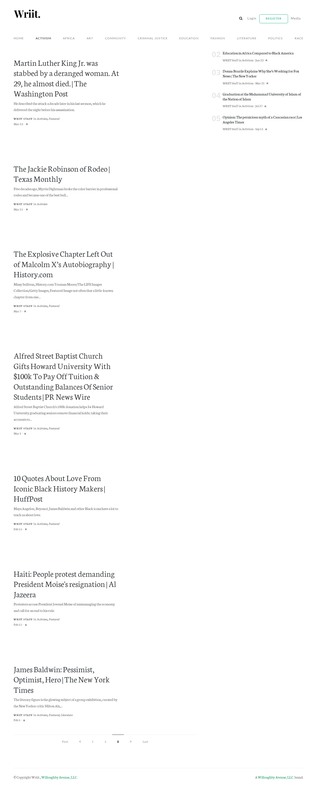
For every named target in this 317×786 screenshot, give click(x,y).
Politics (275, 38)
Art (90, 38)
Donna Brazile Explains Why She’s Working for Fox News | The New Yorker (261, 73)
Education (189, 38)
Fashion (218, 38)
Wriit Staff (23, 204)
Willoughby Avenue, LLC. (59, 777)
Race (299, 38)
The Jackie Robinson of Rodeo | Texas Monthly (62, 173)
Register (274, 18)
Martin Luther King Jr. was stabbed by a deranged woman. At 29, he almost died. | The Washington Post (66, 77)
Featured (54, 118)
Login (251, 18)
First (65, 741)
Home (19, 38)
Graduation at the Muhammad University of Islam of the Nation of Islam (262, 96)
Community (115, 38)
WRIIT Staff (23, 118)
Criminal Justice (153, 38)
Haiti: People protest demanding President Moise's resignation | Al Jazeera (65, 583)
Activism (43, 38)
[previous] (80, 741)
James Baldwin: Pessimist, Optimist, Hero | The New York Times (62, 679)
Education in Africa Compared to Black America (258, 52)
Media (296, 18)
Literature (247, 38)
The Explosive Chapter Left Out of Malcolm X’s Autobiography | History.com (64, 263)
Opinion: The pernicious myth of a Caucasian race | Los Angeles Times (262, 119)
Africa (69, 38)
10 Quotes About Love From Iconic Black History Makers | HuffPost (59, 488)
